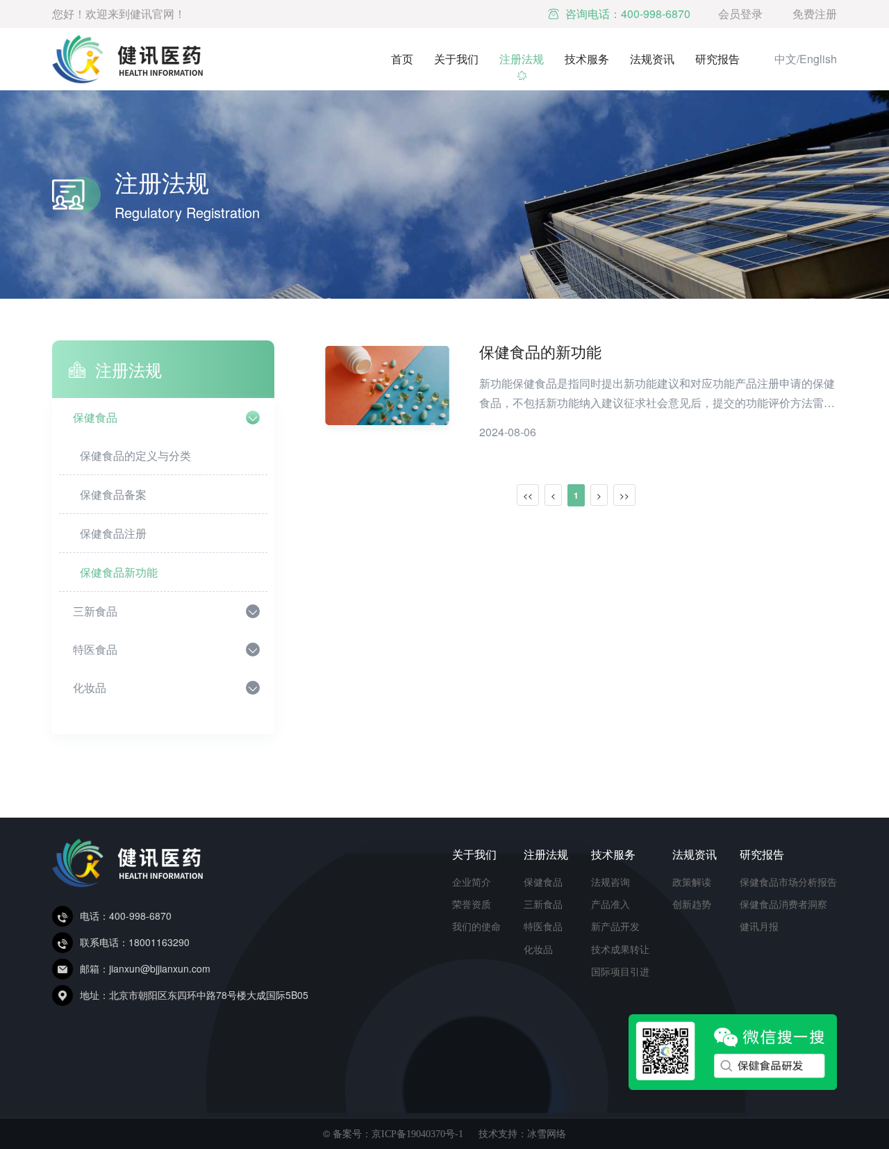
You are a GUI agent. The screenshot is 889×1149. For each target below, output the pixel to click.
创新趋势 (691, 904)
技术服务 (587, 59)
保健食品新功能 (119, 572)
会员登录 (740, 14)
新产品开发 (615, 926)
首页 (402, 59)
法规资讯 (652, 59)
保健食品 (95, 417)
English (818, 59)
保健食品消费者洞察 (783, 904)
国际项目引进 (620, 971)
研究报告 (717, 59)
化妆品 (89, 687)
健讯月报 (759, 926)
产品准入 (610, 904)
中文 (785, 59)
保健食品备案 (113, 494)
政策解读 (691, 881)
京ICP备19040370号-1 (417, 1134)
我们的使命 (476, 926)
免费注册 (814, 14)
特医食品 (95, 649)
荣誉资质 (471, 904)
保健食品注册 (113, 533)
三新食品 (95, 611)
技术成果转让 (620, 949)
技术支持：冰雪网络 (522, 1133)
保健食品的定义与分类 (135, 455)
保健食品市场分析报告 (788, 881)
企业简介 (471, 881)
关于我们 (456, 59)
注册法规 (521, 59)
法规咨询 (610, 881)
